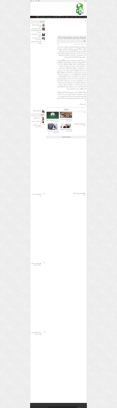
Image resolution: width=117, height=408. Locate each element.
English (37, 17)
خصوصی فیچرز (49, 17)
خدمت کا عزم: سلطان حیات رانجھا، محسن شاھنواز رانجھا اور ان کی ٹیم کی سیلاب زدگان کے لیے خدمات (36, 30)
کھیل (60, 17)
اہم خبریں (80, 17)
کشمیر (72, 17)
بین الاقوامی (67, 17)
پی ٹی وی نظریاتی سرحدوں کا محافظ (37, 110)
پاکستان (75, 17)
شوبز (63, 17)
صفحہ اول (84, 17)
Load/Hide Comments (66, 137)
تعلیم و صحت (55, 17)
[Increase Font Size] (58, 44)
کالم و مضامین (42, 17)
